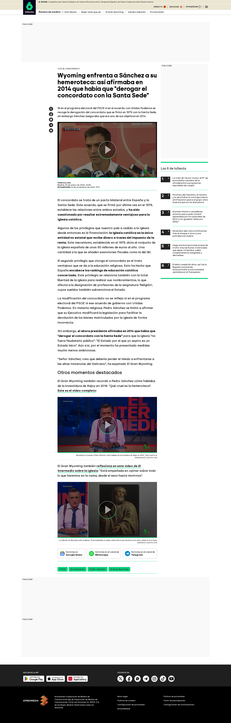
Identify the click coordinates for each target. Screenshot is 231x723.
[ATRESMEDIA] (37, 702)
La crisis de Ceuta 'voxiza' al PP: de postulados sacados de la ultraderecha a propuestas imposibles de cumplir (190, 182)
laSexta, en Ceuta (77, 2)
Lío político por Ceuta (57, 2)
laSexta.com (64, 183)
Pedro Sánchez (97, 569)
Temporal (105, 2)
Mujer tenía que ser (91, 12)
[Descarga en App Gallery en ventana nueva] (77, 681)
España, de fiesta (118, 2)
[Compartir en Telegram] (51, 126)
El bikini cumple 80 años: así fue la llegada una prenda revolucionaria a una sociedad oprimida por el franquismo (190, 268)
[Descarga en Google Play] (33, 681)
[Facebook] (129, 681)
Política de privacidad (174, 696)
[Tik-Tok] (163, 681)
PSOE (62, 569)
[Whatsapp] (137, 681)
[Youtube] (171, 681)
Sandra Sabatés (137, 12)
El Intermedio (157, 12)
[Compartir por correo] (51, 132)
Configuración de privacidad (131, 705)
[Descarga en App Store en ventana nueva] (55, 681)
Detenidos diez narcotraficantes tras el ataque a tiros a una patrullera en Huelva (190, 233)
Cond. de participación (174, 700)
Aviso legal (122, 696)
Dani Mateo (70, 12)
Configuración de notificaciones (179, 705)
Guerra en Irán (133, 2)
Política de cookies (126, 700)
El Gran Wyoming (114, 12)
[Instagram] (154, 681)
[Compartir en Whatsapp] (51, 121)
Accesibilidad (123, 709)
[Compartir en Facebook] (51, 115)
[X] (51, 110)
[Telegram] (146, 681)
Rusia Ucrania (147, 2)
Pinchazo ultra (92, 2)
